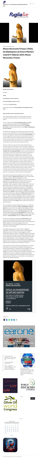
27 (11, 430)
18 (7, 429)
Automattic (19, 456)
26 (9, 430)
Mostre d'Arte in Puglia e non (8, 46)
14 (13, 427)
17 (5, 429)
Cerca (21, 396)
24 (5, 430)
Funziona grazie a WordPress (7, 456)
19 (9, 429)
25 (7, 430)
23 (17, 429)
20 (11, 429)
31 (5, 432)
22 (15, 429)
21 (13, 429)
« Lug (11, 435)
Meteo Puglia (20, 418)
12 (9, 427)
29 (15, 430)
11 (7, 427)
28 (13, 430)
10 (5, 427)
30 (17, 430)
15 (15, 427)
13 (11, 427)
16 (17, 427)
